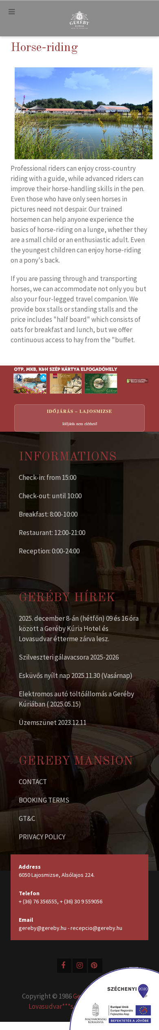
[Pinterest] (95, 966)
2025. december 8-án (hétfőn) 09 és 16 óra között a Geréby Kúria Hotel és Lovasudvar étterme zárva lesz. (79, 628)
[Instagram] (80, 966)
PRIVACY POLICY (42, 836)
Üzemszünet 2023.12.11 (52, 722)
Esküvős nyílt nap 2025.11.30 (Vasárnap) (75, 675)
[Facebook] (64, 966)
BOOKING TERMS (44, 800)
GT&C (27, 818)
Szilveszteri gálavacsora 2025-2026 (69, 657)
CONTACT (33, 781)
